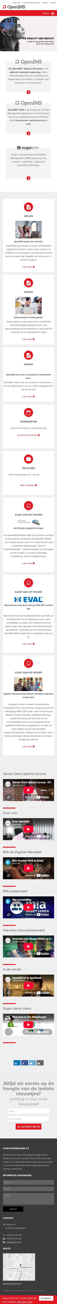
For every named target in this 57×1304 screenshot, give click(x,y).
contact (45, 3)
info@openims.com (13, 1242)
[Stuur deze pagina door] (40, 1065)
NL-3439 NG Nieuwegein (15, 1228)
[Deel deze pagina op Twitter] (32, 1065)
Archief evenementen (27, 435)
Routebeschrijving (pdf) (12, 1283)
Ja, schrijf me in (28, 1126)
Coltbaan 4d (10, 1224)
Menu (46, 13)
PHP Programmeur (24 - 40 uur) (24, 475)
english (53, 3)
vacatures (16, 3)
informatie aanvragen (31, 3)
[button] (27, 48)
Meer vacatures (27, 485)
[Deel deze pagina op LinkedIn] (16, 1065)
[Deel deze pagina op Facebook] (24, 1065)
